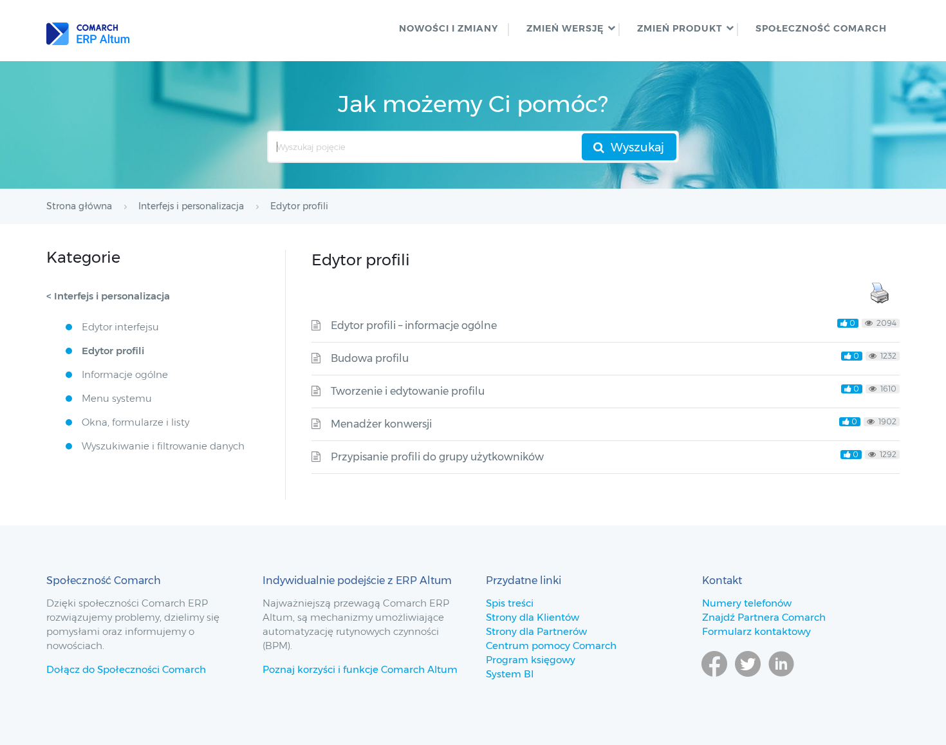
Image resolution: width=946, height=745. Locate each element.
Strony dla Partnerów (536, 631)
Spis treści (509, 603)
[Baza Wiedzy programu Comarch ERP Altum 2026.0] (87, 31)
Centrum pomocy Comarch (551, 645)
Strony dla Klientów (532, 617)
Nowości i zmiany (448, 28)
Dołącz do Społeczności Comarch (126, 669)
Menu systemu (117, 398)
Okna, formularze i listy (135, 422)
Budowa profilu (370, 358)
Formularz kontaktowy (756, 631)
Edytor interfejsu (120, 327)
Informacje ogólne (125, 374)
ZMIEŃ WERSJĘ (565, 28)
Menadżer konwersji (381, 424)
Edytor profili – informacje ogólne (414, 325)
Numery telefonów (747, 603)
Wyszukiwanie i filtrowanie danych (163, 446)
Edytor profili (113, 350)
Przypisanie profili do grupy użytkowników (437, 457)
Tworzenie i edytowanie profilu (408, 391)
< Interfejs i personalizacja (108, 296)
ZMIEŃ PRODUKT (679, 28)
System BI (509, 674)
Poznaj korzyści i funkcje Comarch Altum (360, 669)
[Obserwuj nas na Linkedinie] (781, 682)
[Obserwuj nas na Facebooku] (714, 682)
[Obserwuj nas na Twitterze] (747, 682)
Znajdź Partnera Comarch (764, 617)
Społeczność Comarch (821, 28)
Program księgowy (530, 660)
